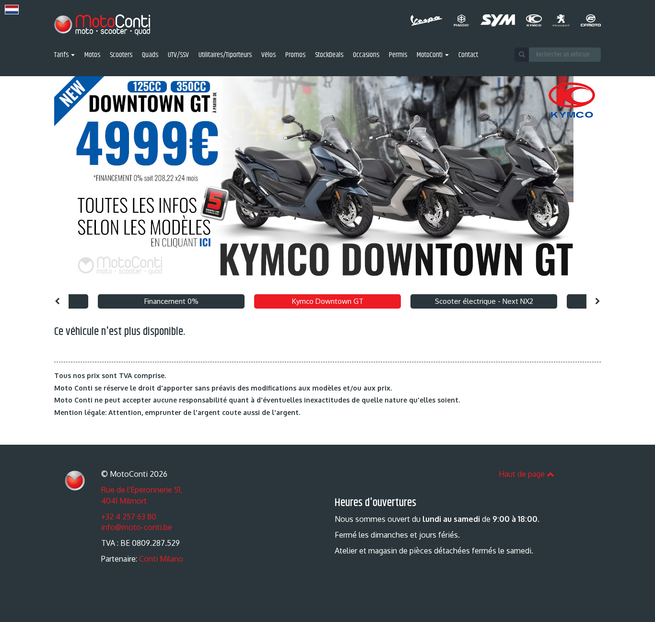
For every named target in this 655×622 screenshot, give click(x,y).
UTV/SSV (178, 55)
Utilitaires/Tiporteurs (225, 55)
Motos (92, 55)
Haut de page (523, 474)
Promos (295, 55)
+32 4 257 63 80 (128, 516)
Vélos (268, 55)
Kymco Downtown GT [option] (327, 301)
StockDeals (329, 55)
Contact (468, 55)
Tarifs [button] (62, 55)
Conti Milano (161, 559)
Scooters (121, 55)
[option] (327, 182)
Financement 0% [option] (171, 301)
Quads (150, 55)
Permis (398, 55)
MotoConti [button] (430, 55)
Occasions (366, 55)
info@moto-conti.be (136, 527)
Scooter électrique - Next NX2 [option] (484, 301)
